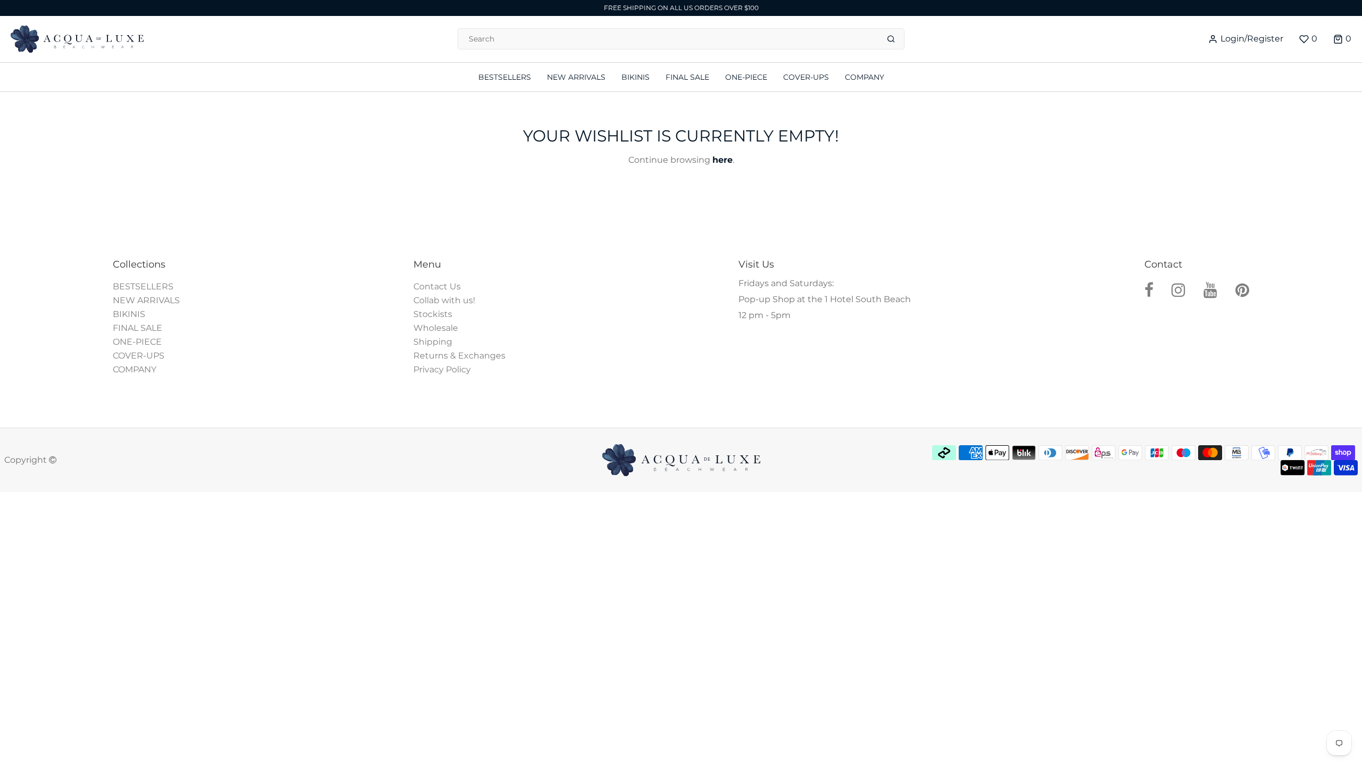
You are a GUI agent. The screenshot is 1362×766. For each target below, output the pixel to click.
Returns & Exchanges (459, 356)
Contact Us (437, 286)
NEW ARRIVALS (146, 300)
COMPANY (134, 369)
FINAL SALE (137, 328)
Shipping (432, 342)
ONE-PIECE (137, 342)
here (722, 160)
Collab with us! (444, 300)
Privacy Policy (442, 369)
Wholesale (435, 328)
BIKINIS (129, 314)
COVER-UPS (138, 356)
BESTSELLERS (143, 286)
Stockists (432, 314)
